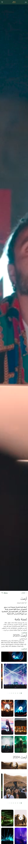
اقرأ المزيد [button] (24, 632)
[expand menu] (26, 2)
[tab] (21, 693)
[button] (2, 2)
